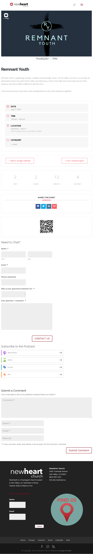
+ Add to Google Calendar (20, 160)
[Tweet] (43, 206)
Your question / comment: (13, 301)
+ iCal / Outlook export (74, 160)
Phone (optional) (8, 277)
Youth (15, 144)
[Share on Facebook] (38, 206)
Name (4, 249)
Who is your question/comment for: (17, 289)
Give (68, 540)
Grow (50, 540)
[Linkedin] (48, 206)
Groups (32, 540)
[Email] (54, 206)
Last (29, 259)
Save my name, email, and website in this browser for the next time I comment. (35, 444)
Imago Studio (65, 550)
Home (22, 540)
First (2, 259)
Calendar (59, 540)
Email (4, 265)
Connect (41, 540)
